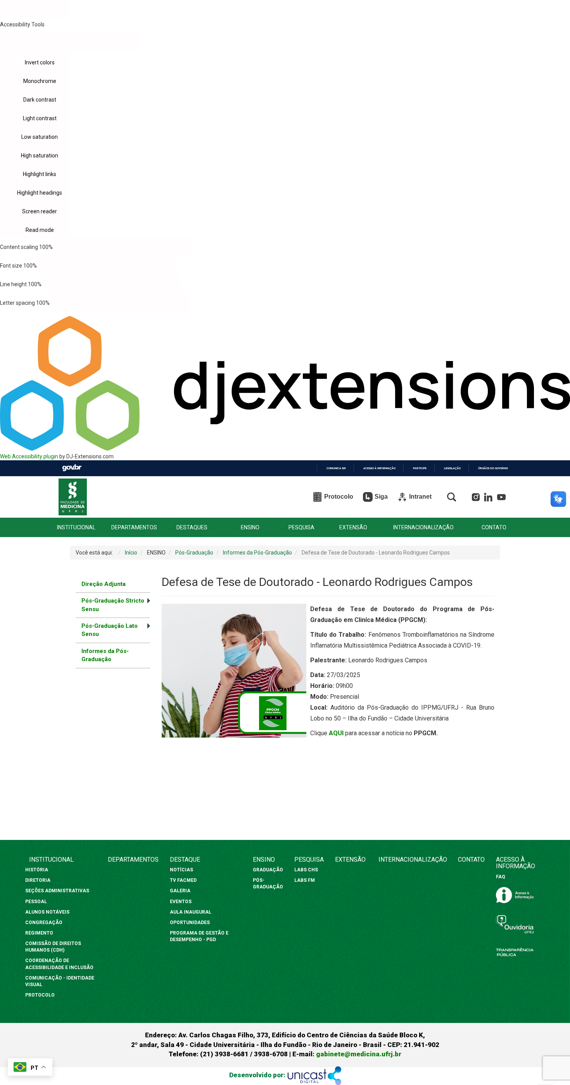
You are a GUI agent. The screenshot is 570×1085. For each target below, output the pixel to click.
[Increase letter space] (155, 303)
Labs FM (304, 880)
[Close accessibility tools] (104, 42)
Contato (471, 859)
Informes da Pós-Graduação (105, 655)
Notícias (182, 869)
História (37, 869)
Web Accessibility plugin (29, 456)
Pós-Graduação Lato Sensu (109, 630)
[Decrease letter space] (85, 303)
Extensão (350, 859)
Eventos (181, 901)
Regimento (39, 933)
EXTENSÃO (353, 527)
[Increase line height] (146, 284)
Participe (420, 468)
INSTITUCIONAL (76, 527)
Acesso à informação (379, 468)
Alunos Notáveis (47, 912)
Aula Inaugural (190, 912)
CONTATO (494, 527)
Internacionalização (412, 859)
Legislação (452, 468)
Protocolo (40, 995)
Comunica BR (336, 468)
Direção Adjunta (103, 584)
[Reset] (34, 41)
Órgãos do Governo (493, 468)
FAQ (500, 876)
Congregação (43, 922)
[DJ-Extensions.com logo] (285, 449)
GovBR (71, 468)
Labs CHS (306, 869)
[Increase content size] (158, 247)
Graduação (268, 869)
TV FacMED (183, 880)
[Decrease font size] (72, 265)
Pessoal (36, 901)
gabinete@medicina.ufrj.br (358, 1054)
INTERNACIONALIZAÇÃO (423, 527)
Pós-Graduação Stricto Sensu (112, 604)
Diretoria (37, 880)
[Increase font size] (142, 265)
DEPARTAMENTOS (134, 527)
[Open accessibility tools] (34, 9)
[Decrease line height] (77, 284)
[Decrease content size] (88, 247)
